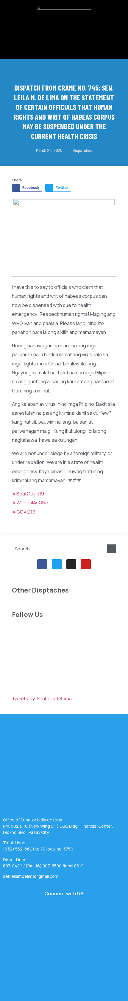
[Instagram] (71, 564)
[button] (64, 42)
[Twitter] (57, 564)
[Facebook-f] (42, 564)
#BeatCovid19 (28, 493)
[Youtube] (86, 564)
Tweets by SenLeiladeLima (42, 698)
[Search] (111, 548)
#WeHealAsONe (30, 502)
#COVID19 (23, 512)
